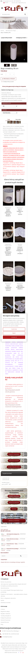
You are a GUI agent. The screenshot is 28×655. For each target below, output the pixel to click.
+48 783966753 (17, 1)
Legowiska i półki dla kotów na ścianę (8, 245)
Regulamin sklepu (5, 611)
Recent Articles (5, 531)
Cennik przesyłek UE (6, 616)
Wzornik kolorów (14, 122)
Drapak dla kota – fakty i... (12, 543)
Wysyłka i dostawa (5, 613)
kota (8, 562)
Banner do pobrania (6, 582)
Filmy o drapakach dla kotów (8, 598)
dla (5, 562)
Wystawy (14, 509)
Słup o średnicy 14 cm (20, 211)
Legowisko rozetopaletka (20, 286)
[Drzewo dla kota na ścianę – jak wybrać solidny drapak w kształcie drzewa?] (3, 540)
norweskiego (12, 562)
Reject (14, 333)
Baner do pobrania (14, 502)
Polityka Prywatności (6, 618)
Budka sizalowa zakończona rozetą (8, 212)
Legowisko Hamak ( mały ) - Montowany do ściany (8, 250)
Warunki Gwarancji (5, 620)
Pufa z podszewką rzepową (8, 287)
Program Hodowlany (14, 454)
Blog (2, 624)
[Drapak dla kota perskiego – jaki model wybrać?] (3, 549)
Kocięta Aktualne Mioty (14, 467)
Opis (8, 119)
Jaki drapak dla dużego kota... (13, 534)
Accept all (14, 337)
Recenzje (18, 119)
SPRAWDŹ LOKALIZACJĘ (14, 496)
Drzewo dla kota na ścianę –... (13, 539)
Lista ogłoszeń (4, 529)
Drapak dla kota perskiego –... (13, 548)
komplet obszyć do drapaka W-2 (19, 250)
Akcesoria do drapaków (8, 208)
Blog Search (4, 553)
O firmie (3, 609)
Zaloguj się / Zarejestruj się (19, 2)
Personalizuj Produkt (9, 78)
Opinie (2, 600)
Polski (6, 2)
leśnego (18, 562)
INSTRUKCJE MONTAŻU (14, 520)
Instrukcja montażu (5, 602)
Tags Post (4, 559)
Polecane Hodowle (14, 460)
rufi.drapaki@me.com (7, 1)
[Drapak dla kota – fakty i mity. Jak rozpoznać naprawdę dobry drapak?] (3, 544)
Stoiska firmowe (5, 622)
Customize (14, 329)
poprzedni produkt (7, 37)
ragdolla (22, 562)
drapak (2, 562)
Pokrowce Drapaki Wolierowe (19, 245)
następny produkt (21, 37)
